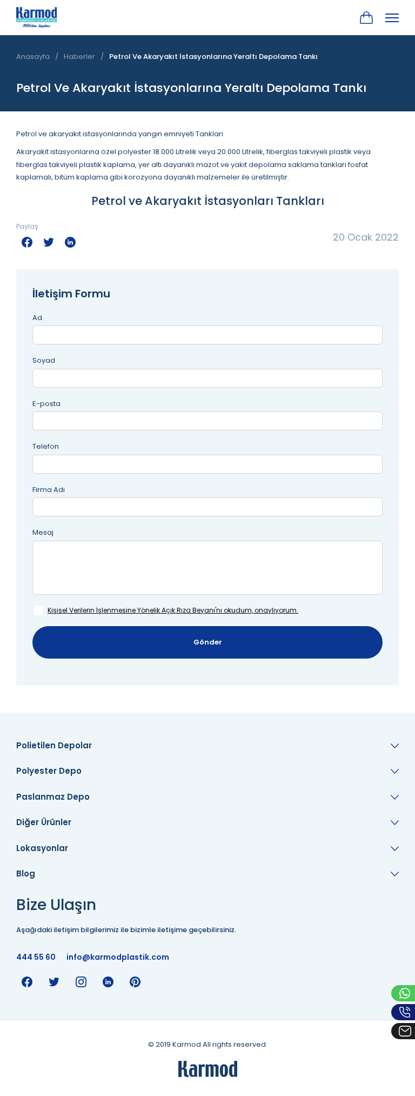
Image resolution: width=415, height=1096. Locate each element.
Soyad (43, 360)
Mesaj (42, 532)
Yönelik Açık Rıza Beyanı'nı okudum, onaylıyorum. (173, 610)
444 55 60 (36, 957)
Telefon (45, 446)
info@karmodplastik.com (117, 957)
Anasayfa (33, 56)
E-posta (46, 403)
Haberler (79, 56)
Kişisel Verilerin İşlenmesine (92, 610)
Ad (37, 318)
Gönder (207, 642)
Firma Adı (48, 489)
